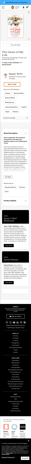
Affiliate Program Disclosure (15, 384)
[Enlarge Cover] (29, 39)
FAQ (15, 399)
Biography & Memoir (10, 187)
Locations (15, 340)
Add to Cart (12, 84)
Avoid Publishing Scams (15, 386)
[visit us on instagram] (24, 322)
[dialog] (15, 451)
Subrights (15, 406)
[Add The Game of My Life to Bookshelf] (29, 12)
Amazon (7, 93)
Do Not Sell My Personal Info (15, 381)
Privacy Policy (15, 377)
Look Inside (16, 45)
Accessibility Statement (15, 347)
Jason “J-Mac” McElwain (11, 62)
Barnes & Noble (19, 93)
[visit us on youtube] (14, 322)
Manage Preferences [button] (8, 457)
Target (7, 112)
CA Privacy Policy (15, 379)
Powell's (24, 107)
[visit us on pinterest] (21, 322)
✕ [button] (29, 441)
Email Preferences (16, 372)
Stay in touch (16, 316)
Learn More (9, 246)
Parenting (22, 187)
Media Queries (15, 363)
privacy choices (5, 454)
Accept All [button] (25, 458)
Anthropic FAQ (15, 388)
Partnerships (15, 360)
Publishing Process (15, 397)
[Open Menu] (3, 7)
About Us (15, 333)
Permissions (15, 408)
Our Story (15, 336)
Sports (6, 191)
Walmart (15, 112)
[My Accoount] (23, 7)
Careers (15, 350)
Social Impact (15, 345)
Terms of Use (15, 374)
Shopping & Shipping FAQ (15, 401)
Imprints (15, 352)
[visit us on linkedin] (17, 322)
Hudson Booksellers (11, 107)
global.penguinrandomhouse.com (15, 325)
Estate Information (15, 411)
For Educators (15, 404)
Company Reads (15, 367)
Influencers (15, 365)
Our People (15, 338)
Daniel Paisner (6, 64)
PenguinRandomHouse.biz (15, 370)
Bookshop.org (9, 102)
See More (8, 177)
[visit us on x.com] (10, 322)
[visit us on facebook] (7, 322)
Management (15, 343)
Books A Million (10, 98)
